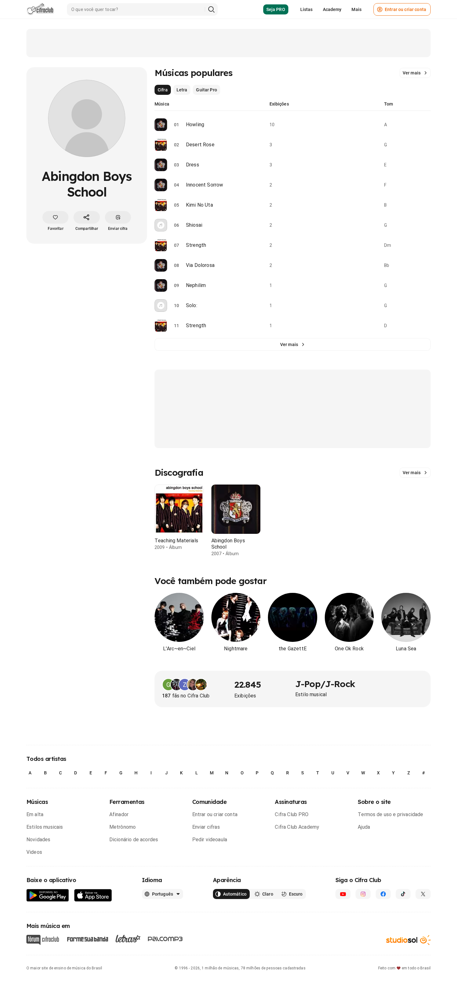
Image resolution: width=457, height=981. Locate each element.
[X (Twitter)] (423, 894)
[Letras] (128, 938)
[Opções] (427, 124)
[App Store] (93, 895)
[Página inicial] (40, 9)
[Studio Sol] (408, 940)
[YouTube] (343, 894)
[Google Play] (47, 895)
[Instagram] (363, 894)
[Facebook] (383, 894)
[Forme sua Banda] (87, 938)
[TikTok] (403, 894)
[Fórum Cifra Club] (42, 940)
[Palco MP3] (165, 939)
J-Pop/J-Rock (325, 683)
